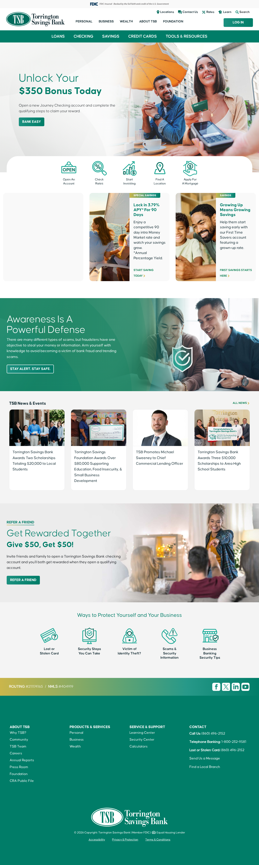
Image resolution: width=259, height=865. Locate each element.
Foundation (173, 21)
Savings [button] (110, 36)
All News (240, 403)
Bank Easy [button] (31, 122)
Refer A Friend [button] (23, 580)
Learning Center (142, 733)
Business (106, 21)
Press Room (19, 767)
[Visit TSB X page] (226, 686)
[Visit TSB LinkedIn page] (236, 686)
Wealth (126, 21)
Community (19, 739)
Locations (167, 12)
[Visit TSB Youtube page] (245, 686)
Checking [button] (83, 36)
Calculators (139, 746)
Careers (16, 753)
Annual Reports (22, 760)
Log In (238, 22)
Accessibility (97, 839)
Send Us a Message (204, 758)
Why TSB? (18, 733)
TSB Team (18, 746)
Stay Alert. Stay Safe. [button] (30, 369)
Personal (84, 21)
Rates (210, 12)
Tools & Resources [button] (186, 36)
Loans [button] (58, 36)
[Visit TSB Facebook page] (217, 686)
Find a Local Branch (204, 767)
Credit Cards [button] (142, 36)
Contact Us (190, 12)
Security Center (142, 739)
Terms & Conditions (157, 839)
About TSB (148, 21)
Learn (227, 12)
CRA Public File (22, 781)
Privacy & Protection (125, 839)
